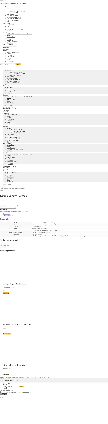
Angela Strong (11, 24)
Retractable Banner (12, 41)
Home (1, 188)
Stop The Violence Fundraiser (15, 29)
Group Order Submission (13, 52)
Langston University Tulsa (14, 18)
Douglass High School (16, 9)
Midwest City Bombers (13, 20)
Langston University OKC (14, 17)
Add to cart (3, 209)
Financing (9, 55)
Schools (5, 6)
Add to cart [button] (6, 392)
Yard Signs (10, 43)
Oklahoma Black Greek (9, 46)
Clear (18, 206)
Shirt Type (3, 206)
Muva (8, 26)
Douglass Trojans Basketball (17, 11)
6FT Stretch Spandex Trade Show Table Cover (19, 34)
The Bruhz (9, 31)
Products (5, 32)
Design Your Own (8, 44)
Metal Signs (10, 40)
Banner (9, 35)
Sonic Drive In (11, 27)
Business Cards (11, 37)
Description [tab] (6, 214)
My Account (10, 61)
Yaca (8, 21)
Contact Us (6, 50)
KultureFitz (3, 0)
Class (8, 59)
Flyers (8, 38)
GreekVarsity (7, 188)
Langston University (12, 15)
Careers (9, 53)
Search (18, 64)
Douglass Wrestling (15, 12)
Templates (9, 58)
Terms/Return (10, 56)
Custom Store (7, 23)
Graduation (6, 47)
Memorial (6, 49)
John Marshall (10, 14)
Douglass (9, 8)
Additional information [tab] (9, 215)
